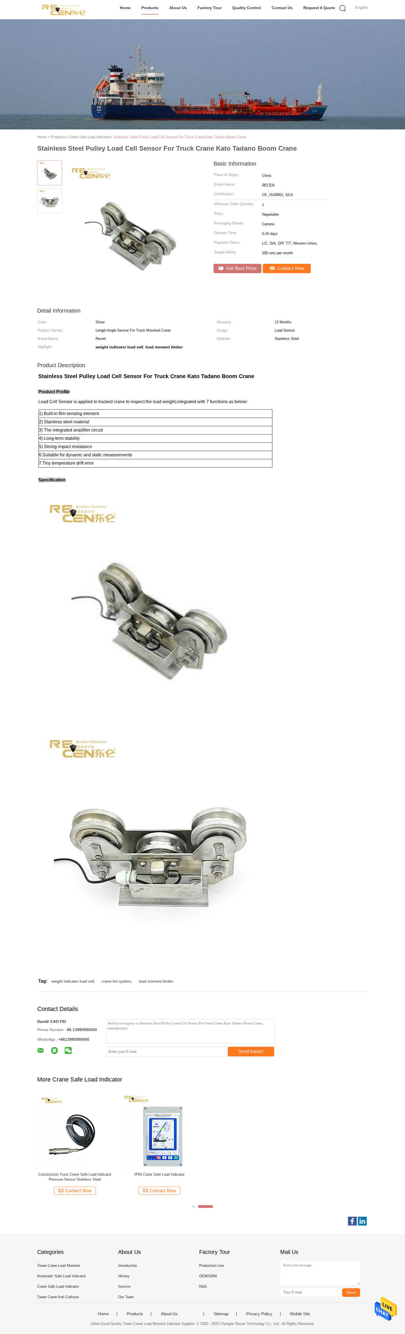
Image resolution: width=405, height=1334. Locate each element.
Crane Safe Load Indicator (58, 1286)
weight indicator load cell (72, 981)
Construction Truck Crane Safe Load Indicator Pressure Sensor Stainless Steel (74, 1176)
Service (124, 1286)
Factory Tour (210, 8)
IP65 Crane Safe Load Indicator (159, 1174)
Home (125, 8)
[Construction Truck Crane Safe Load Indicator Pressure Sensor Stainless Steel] (74, 1130)
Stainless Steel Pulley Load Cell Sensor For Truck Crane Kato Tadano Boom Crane (180, 137)
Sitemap (221, 1314)
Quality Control (246, 8)
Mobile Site (300, 1314)
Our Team (126, 1297)
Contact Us (282, 8)
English (361, 7)
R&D (203, 1286)
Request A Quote (319, 8)
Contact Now (290, 268)
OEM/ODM (208, 1276)
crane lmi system (116, 981)
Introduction (127, 1265)
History (123, 1276)
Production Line (211, 1265)
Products (149, 8)
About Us (178, 8)
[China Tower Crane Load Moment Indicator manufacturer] (64, 9)
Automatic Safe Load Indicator (61, 1276)
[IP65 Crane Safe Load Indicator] (159, 1131)
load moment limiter (156, 981)
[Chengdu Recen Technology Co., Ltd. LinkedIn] (362, 1221)
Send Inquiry (251, 1051)
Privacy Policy (259, 1314)
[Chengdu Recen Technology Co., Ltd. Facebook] (352, 1221)
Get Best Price (240, 268)
